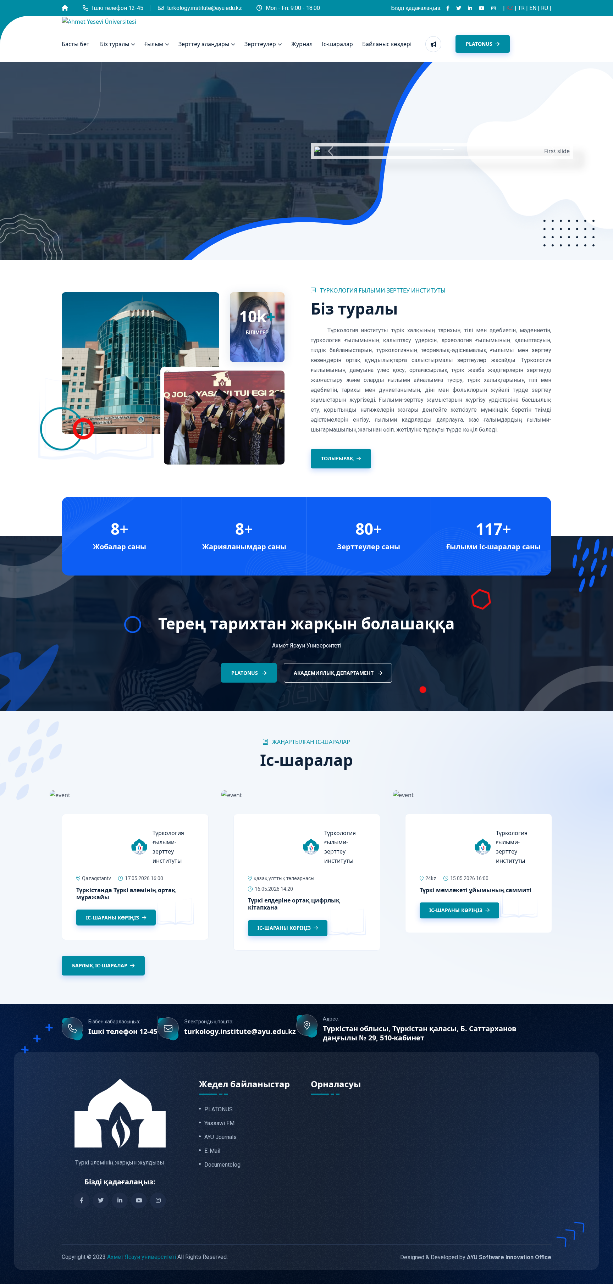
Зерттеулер (260, 44)
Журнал (302, 44)
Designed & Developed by (475, 1257)
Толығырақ (337, 458)
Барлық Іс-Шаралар (99, 965)
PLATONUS (480, 43)
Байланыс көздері (387, 44)
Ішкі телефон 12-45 (117, 8)
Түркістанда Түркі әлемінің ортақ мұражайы (126, 893)
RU (545, 8)
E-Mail (212, 1151)
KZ (510, 8)
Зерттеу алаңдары (203, 44)
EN (533, 8)
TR (522, 8)
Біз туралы (114, 44)
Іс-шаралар (337, 44)
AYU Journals (220, 1137)
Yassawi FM (219, 1123)
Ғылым (153, 44)
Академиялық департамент (334, 672)
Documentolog (222, 1165)
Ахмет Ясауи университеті (141, 1257)
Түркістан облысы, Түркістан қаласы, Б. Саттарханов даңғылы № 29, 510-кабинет (420, 1033)
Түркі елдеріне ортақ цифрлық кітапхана (294, 903)
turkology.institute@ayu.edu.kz (204, 8)
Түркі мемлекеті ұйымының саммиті (475, 890)
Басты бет (75, 44)
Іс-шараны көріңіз (113, 917)
